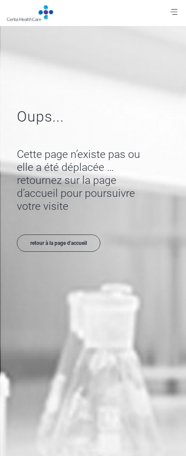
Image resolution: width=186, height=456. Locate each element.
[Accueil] (35, 13)
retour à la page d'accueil (58, 243)
